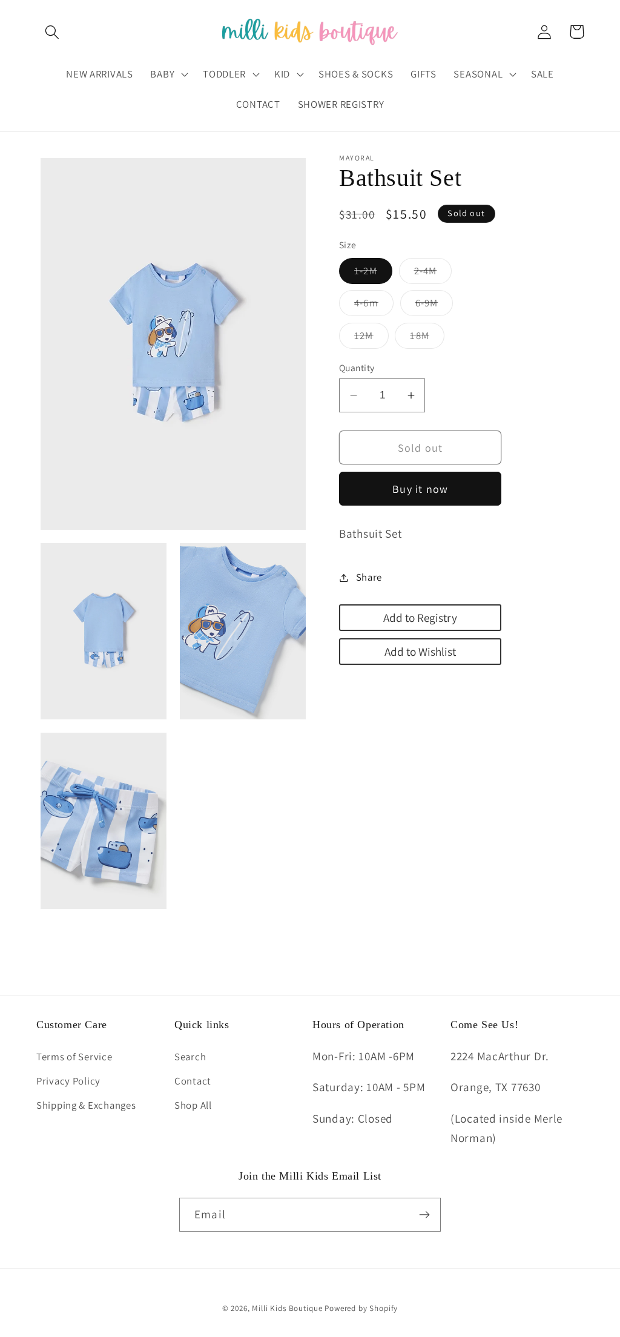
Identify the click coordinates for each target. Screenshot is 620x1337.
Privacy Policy (68, 1081)
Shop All (193, 1105)
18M (427, 338)
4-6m (374, 305)
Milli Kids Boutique (287, 1308)
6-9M (434, 305)
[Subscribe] (424, 1215)
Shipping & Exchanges (86, 1105)
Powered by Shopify (361, 1308)
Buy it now (420, 489)
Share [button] (369, 577)
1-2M (373, 273)
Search (190, 1056)
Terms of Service (74, 1056)
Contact (192, 1081)
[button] (52, 32)
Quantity (357, 367)
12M (371, 338)
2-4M (433, 273)
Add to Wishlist (420, 651)
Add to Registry (420, 618)
